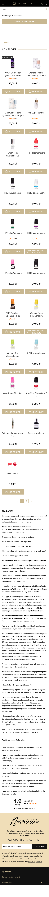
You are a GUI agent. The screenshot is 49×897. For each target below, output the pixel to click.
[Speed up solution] (36, 423)
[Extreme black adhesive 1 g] (13, 423)
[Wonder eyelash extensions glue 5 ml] (36, 63)
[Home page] (23, 3)
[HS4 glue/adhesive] (36, 143)
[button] (3, 3)
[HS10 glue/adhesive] (36, 183)
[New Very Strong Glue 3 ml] (36, 383)
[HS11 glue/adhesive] (13, 223)
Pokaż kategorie (24, 21)
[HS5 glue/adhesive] (13, 183)
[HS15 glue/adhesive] (13, 263)
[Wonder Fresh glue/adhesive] (36, 303)
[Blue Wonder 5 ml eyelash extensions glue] (13, 103)
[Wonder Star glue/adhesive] (13, 343)
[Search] (46, 9)
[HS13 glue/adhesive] (36, 223)
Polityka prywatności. (35, 862)
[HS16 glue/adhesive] (36, 263)
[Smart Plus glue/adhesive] (13, 143)
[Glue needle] (13, 463)
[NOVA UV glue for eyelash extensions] (13, 63)
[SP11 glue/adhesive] (36, 343)
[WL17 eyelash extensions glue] (13, 303)
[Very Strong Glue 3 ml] (13, 383)
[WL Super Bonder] (36, 103)
